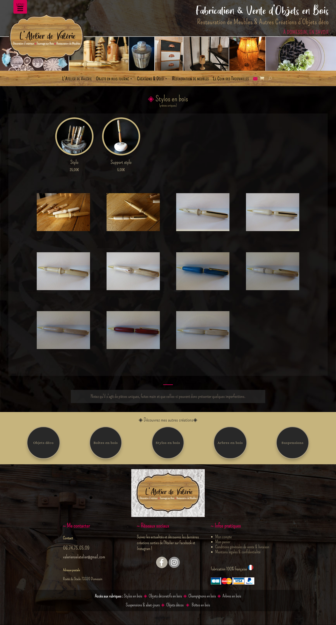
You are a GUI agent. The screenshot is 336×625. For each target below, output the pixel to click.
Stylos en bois (168, 443)
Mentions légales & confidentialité (238, 551)
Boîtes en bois (106, 443)
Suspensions (293, 443)
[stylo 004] (272, 229)
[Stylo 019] (202, 347)
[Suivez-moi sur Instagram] (174, 566)
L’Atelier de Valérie (77, 79)
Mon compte (223, 536)
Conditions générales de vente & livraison (242, 546)
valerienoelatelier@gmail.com (84, 557)
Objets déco (43, 443)
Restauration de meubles (190, 79)
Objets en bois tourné (112, 79)
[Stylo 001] (202, 229)
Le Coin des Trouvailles (231, 79)
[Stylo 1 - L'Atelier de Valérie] (133, 229)
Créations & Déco (150, 79)
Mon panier (222, 541)
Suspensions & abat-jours (143, 605)
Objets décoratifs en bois (165, 596)
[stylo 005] (63, 288)
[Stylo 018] (272, 288)
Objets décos (175, 605)
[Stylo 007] (133, 288)
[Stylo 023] (63, 347)
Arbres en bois (230, 443)
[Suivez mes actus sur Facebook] (162, 566)
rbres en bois (232, 596)
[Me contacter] (255, 81)
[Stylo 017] (202, 288)
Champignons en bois (202, 596)
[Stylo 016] (133, 347)
